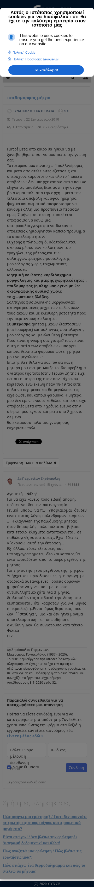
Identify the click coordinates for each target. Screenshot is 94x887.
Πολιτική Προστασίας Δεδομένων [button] (35, 59)
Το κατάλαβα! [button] (46, 70)
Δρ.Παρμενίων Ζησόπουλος (38, 478)
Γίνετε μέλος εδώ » (25, 735)
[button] (72, 78)
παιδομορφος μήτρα (28, 97)
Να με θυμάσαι (26, 767)
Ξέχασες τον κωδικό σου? (26, 782)
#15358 (73, 485)
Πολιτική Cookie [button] (24, 52)
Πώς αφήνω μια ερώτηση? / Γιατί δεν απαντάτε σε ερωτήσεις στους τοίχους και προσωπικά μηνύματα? (45, 822)
